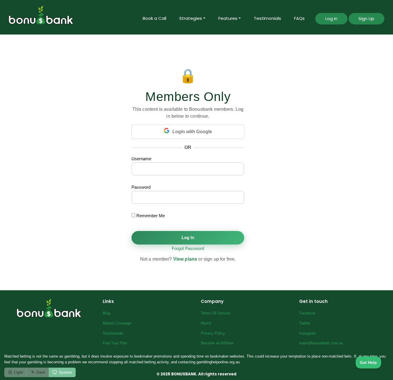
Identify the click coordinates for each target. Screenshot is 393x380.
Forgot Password (188, 248)
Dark (41, 372)
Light (18, 372)
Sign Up (366, 19)
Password (140, 187)
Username (141, 158)
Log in (331, 19)
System (65, 372)
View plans (185, 259)
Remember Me (150, 215)
